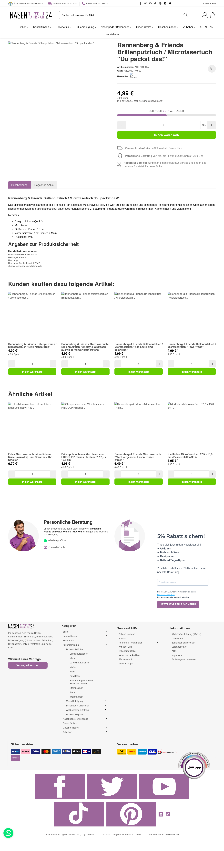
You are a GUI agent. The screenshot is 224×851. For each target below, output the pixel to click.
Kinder (73, 658)
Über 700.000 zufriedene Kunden (28, 3)
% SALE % (206, 27)
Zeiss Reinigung (74, 701)
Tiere (72, 692)
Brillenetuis (62, 27)
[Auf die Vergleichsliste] (212, 69)
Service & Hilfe (209, 3)
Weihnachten (76, 696)
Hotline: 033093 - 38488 (97, 3)
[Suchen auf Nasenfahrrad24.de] (186, 15)
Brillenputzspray (74, 714)
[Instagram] (165, 3)
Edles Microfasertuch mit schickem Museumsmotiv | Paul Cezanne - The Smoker (30, 457)
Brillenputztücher (75, 649)
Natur (72, 671)
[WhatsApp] (170, 3)
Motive (73, 667)
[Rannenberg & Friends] (134, 76)
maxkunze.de (172, 834)
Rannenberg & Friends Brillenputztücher (81, 682)
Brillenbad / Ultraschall (77, 705)
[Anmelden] (205, 15)
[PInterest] (160, 3)
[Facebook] (140, 3)
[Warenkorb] (213, 15)
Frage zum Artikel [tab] (44, 185)
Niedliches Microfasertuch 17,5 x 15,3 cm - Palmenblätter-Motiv (190, 455)
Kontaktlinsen (41, 27)
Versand (143, 100)
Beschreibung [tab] (19, 185)
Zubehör (188, 27)
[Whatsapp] (8, 833)
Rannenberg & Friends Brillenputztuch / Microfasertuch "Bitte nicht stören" (32, 345)
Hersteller (111, 34)
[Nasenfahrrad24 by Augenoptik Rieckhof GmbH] (31, 15)
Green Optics (143, 27)
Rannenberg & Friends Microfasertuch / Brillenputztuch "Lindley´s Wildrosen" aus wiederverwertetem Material (85, 347)
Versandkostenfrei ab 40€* (65, 3)
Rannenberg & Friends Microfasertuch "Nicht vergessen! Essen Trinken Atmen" (137, 457)
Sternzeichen (76, 687)
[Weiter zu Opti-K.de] (194, 765)
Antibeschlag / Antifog (77, 710)
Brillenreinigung (85, 27)
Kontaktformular (56, 547)
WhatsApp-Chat (56, 540)
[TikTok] (155, 3)
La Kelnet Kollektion (80, 662)
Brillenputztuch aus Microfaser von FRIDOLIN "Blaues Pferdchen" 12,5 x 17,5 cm (83, 457)
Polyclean (75, 675)
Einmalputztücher (79, 653)
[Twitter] (145, 3)
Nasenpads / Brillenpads (115, 27)
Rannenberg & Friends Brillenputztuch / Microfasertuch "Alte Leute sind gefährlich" (138, 347)
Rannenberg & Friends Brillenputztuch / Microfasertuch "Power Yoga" (192, 345)
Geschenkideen (167, 27)
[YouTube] (150, 3)
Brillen (22, 27)
